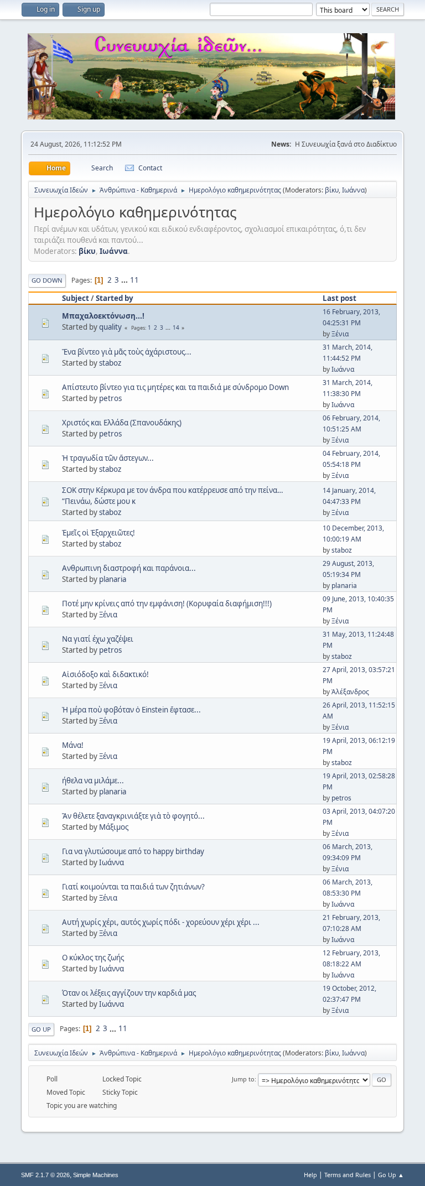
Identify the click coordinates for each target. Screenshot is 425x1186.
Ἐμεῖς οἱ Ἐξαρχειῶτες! (98, 533)
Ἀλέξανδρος (350, 691)
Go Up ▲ (391, 1175)
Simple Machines (95, 1175)
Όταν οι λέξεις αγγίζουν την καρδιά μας (129, 993)
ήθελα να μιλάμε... (93, 781)
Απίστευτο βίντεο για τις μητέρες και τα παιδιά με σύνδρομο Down (175, 387)
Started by (114, 298)
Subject (75, 298)
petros (110, 398)
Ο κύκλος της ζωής (93, 958)
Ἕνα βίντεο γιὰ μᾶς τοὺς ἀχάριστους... (126, 352)
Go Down (47, 280)
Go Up (41, 1029)
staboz (110, 363)
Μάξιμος (113, 827)
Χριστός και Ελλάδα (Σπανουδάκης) (122, 423)
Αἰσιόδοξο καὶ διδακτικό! (105, 674)
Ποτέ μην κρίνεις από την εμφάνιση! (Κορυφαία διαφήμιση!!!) (167, 603)
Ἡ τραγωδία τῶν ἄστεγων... (108, 458)
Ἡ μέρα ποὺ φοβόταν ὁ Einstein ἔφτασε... (131, 710)
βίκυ (332, 190)
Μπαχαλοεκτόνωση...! (103, 316)
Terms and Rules (347, 1175)
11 (134, 280)
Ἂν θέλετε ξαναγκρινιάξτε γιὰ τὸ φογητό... (133, 816)
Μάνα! (73, 745)
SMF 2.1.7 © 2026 (45, 1175)
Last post (339, 298)
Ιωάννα (353, 190)
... (125, 280)
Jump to (243, 1079)
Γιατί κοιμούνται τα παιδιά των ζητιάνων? (133, 887)
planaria (112, 579)
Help (310, 1175)
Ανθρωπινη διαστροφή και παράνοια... (129, 568)
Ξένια (340, 334)
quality (110, 327)
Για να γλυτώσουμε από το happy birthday (133, 851)
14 (176, 327)
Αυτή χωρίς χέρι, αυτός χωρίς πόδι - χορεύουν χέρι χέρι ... (161, 922)
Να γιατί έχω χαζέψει (97, 639)
